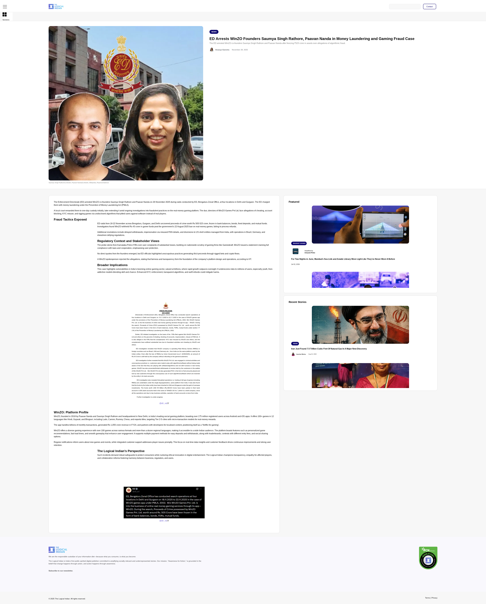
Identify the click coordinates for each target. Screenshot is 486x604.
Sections (6, 20)
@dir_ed (163, 403)
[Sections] (5, 14)
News (214, 32)
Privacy (434, 598)
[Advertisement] (75, 240)
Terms (427, 598)
